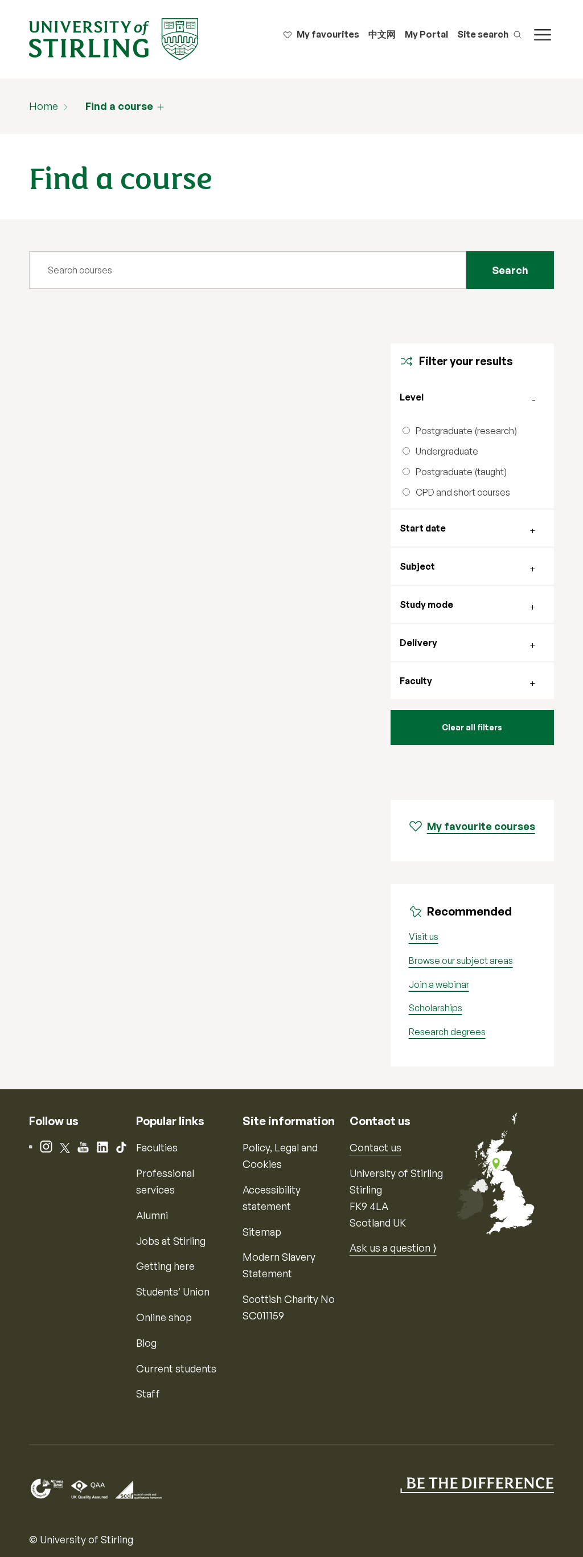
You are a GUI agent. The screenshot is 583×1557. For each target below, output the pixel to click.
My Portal (426, 34)
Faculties (157, 1147)
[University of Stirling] (113, 38)
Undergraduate (447, 451)
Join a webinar (439, 984)
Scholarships (435, 1008)
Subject (417, 566)
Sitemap (262, 1231)
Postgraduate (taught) (461, 471)
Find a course (119, 106)
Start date (423, 528)
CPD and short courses (463, 492)
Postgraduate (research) (466, 430)
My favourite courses (481, 826)
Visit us (423, 936)
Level (412, 397)
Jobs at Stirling (171, 1241)
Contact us (375, 1147)
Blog (146, 1343)
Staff (148, 1393)
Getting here (165, 1266)
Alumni (152, 1215)
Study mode (426, 604)
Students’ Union (173, 1291)
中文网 (382, 34)
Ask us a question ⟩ (393, 1247)
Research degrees (447, 1031)
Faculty (416, 680)
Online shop (164, 1317)
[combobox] (247, 270)
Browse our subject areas (461, 960)
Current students (176, 1368)
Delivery (418, 642)
